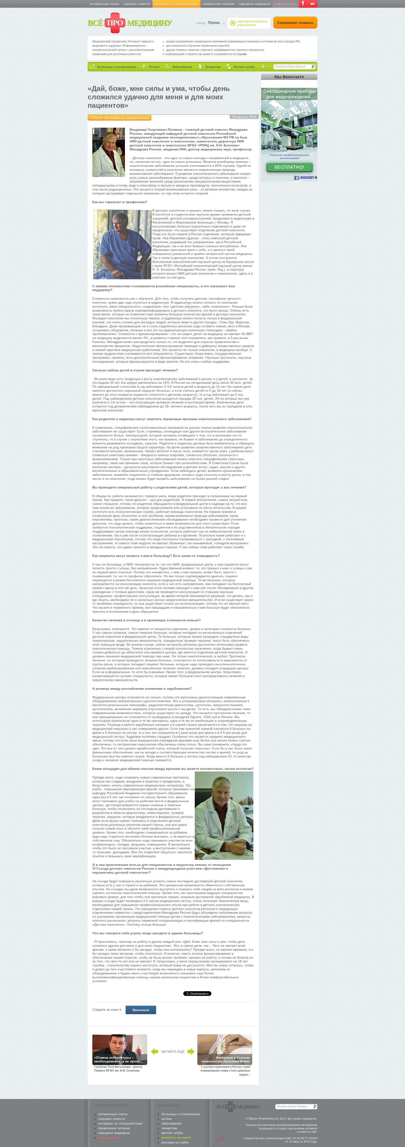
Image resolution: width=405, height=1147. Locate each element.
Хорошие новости (137, 4)
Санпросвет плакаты (295, 23)
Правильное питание (219, 4)
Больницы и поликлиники (180, 1114)
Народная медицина (254, 4)
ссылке (242, 54)
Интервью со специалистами (176, 4)
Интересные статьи (104, 4)
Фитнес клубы (172, 1133)
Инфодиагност (285, 4)
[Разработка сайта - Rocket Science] (221, 1139)
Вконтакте (141, 1010)
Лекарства (169, 1128)
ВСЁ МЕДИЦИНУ (130, 23)
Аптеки (166, 1119)
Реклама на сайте (175, 1142)
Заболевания (171, 1123)
